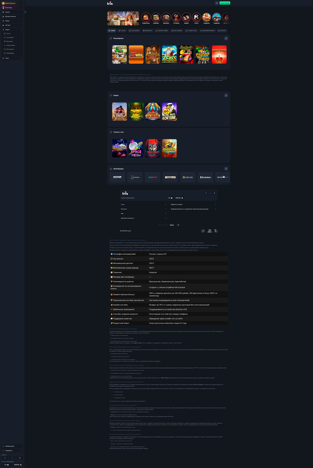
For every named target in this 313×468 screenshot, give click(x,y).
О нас (122, 204)
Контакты (124, 209)
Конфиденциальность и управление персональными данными (189, 209)
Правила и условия (176, 204)
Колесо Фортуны (10, 3)
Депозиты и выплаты (127, 218)
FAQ (122, 213)
